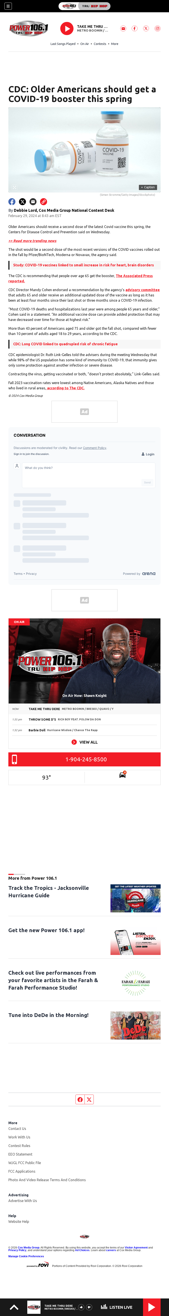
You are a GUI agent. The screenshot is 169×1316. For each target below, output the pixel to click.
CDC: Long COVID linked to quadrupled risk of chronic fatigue (65, 344)
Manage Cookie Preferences (26, 1256)
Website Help (18, 1221)
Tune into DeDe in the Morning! (48, 1015)
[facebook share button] (11, 201)
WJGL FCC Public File (24, 1163)
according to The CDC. (65, 388)
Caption (148, 187)
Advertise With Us (22, 1201)
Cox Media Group (28, 1247)
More (114, 44)
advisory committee (142, 290)
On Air (84, 44)
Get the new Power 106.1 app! (46, 930)
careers (111, 1250)
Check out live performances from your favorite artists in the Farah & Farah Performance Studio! (53, 980)
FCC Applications (21, 1171)
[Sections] (8, 6)
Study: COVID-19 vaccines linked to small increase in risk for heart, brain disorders (83, 265)
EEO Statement (20, 1154)
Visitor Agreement (136, 1247)
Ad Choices (82, 1250)
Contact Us (17, 1129)
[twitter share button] (22, 201)
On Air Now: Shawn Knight (84, 696)
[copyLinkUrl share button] (43, 201)
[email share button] (33, 201)
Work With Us (19, 1137)
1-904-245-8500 (86, 759)
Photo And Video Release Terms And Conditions (47, 1180)
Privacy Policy (17, 1250)
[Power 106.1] (84, 6)
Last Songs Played (63, 44)
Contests (100, 44)
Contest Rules (19, 1146)
